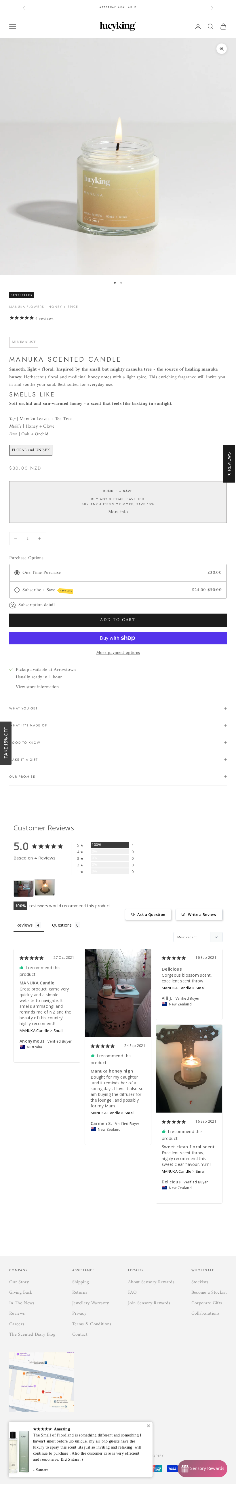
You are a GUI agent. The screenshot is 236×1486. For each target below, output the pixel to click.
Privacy (79, 1313)
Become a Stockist (209, 1292)
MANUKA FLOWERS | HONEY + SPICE (43, 306)
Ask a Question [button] (151, 914)
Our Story (19, 1282)
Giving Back (21, 1292)
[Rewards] (202, 1468)
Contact (79, 1335)
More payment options (118, 652)
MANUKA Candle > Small (42, 1030)
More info (118, 512)
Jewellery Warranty (90, 1303)
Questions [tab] (62, 925)
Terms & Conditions (91, 1324)
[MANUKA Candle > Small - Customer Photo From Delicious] (44, 887)
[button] (6, 743)
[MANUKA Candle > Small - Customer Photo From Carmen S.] (23, 889)
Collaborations (205, 1313)
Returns (79, 1292)
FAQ (132, 1292)
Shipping (80, 1282)
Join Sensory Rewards (149, 1303)
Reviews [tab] (24, 925)
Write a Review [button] (202, 914)
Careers (16, 1324)
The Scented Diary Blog (32, 1335)
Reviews (17, 1313)
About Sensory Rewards (151, 1282)
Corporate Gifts (206, 1303)
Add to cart (118, 620)
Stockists (200, 1282)
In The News (22, 1303)
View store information (37, 687)
